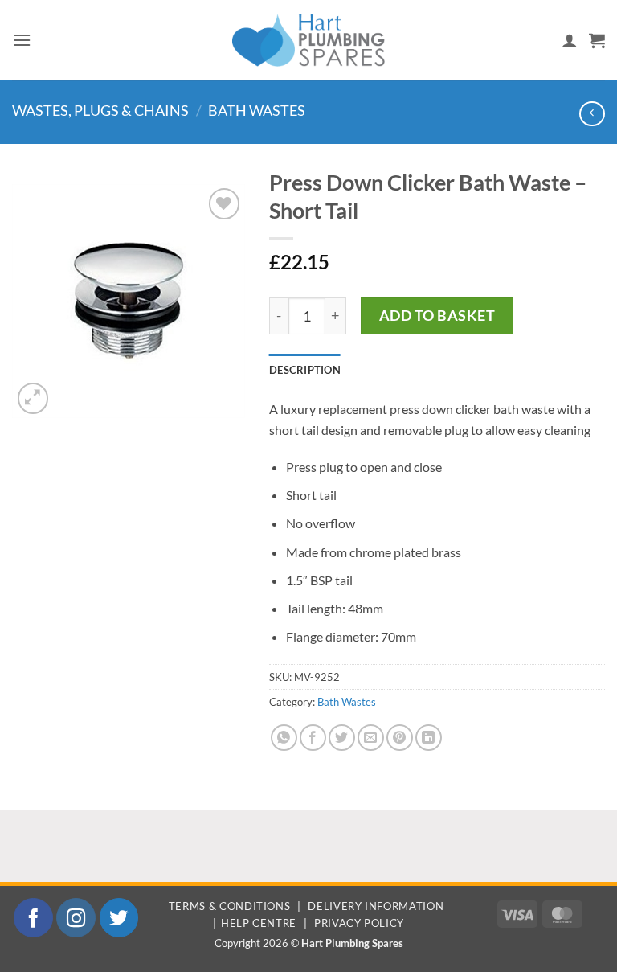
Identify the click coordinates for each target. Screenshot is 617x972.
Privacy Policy (359, 923)
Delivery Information (375, 906)
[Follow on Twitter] (119, 917)
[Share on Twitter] (342, 737)
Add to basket (437, 315)
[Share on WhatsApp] (284, 737)
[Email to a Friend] (371, 737)
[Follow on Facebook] (33, 917)
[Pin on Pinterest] (399, 737)
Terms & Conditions (230, 906)
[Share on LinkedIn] (428, 737)
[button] (21, 39)
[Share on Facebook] (313, 737)
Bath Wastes (256, 110)
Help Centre (258, 923)
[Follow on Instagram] (76, 917)
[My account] (570, 40)
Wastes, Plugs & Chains (100, 110)
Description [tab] (305, 369)
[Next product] (591, 113)
